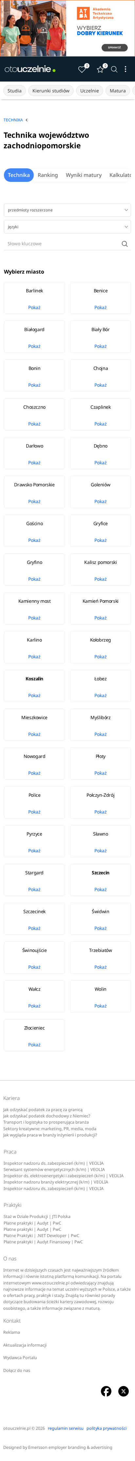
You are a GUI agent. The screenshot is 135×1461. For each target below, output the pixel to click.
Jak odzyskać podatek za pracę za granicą (43, 1109)
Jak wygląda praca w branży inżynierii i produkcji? (50, 1135)
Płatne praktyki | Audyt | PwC (32, 1223)
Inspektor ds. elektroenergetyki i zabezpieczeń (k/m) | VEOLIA (64, 1176)
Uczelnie (89, 90)
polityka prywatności (106, 1428)
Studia (15, 90)
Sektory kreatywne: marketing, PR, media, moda (49, 1129)
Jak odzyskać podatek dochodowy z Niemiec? (46, 1116)
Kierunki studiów (50, 90)
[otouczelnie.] (30, 69)
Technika (19, 175)
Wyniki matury (84, 175)
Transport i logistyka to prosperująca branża (46, 1122)
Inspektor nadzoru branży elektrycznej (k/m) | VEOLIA (56, 1182)
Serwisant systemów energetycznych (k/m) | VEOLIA (54, 1169)
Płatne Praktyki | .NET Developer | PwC (41, 1235)
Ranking (48, 175)
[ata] (67, 28)
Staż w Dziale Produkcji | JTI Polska (37, 1216)
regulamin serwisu (66, 1428)
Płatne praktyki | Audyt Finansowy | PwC (43, 1242)
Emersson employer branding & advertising (70, 1447)
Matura (118, 90)
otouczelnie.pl (16, 1428)
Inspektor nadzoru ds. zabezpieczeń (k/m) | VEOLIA (54, 1163)
